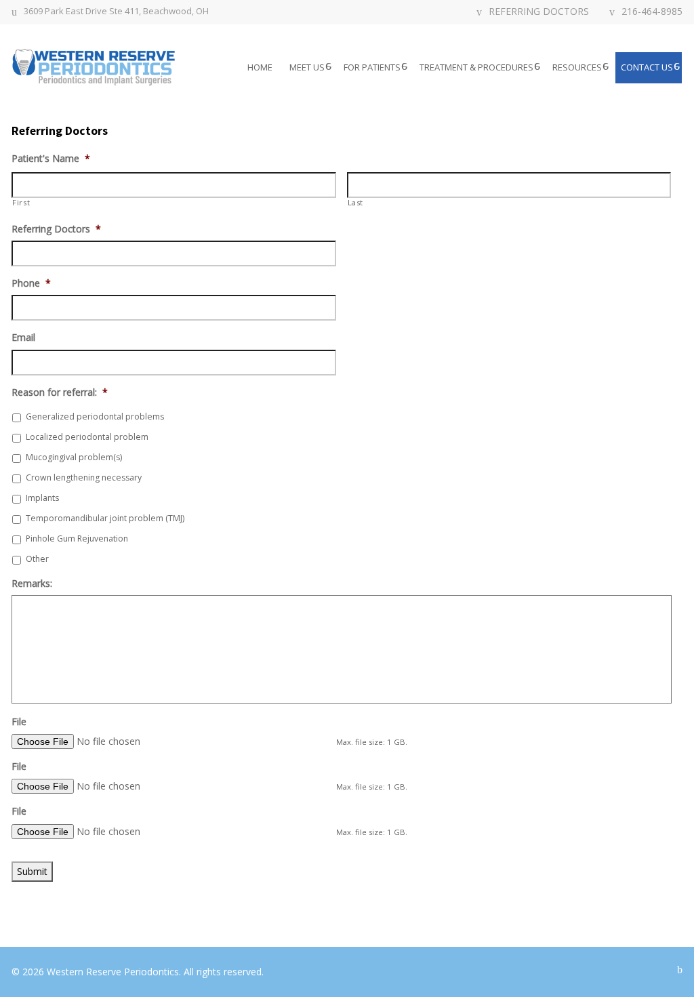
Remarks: (32, 583)
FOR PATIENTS (372, 67)
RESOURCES (577, 67)
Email (23, 337)
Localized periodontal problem (87, 437)
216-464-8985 (651, 12)
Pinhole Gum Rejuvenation (77, 538)
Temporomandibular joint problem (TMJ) (105, 518)
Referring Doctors (56, 229)
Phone (31, 283)
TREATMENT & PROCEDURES (476, 67)
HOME (259, 67)
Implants (42, 498)
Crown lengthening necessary (84, 477)
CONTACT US (647, 67)
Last (356, 202)
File (19, 722)
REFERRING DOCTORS (539, 12)
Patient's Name (51, 158)
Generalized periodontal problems (95, 416)
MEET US (307, 67)
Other (37, 559)
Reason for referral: (60, 392)
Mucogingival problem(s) (74, 457)
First (21, 202)
